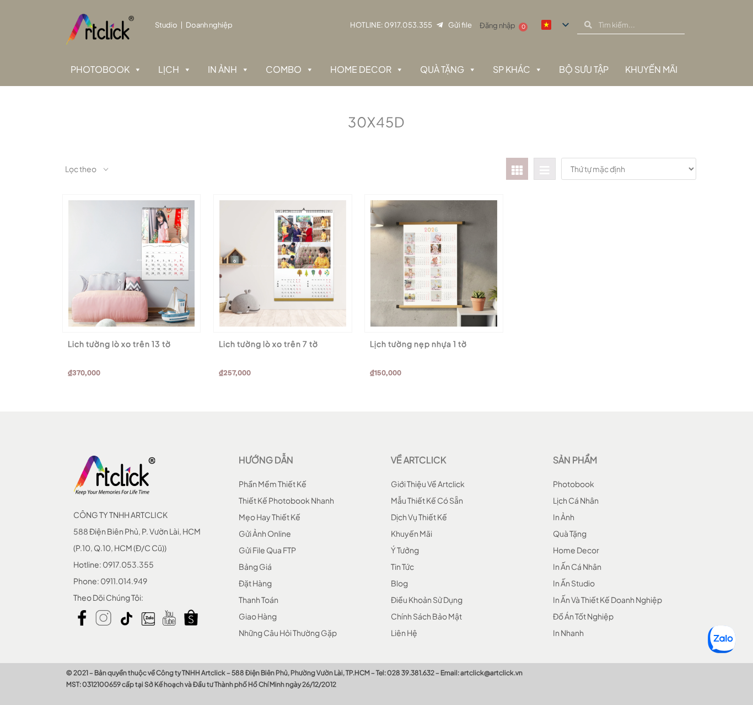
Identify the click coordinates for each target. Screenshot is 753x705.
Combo (284, 69)
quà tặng (570, 533)
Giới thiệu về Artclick (428, 484)
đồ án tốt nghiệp (583, 616)
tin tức (402, 567)
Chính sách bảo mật (426, 616)
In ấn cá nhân (577, 567)
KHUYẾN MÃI (651, 69)
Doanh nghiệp (209, 24)
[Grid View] (517, 169)
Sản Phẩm (575, 460)
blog (399, 583)
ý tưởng (405, 550)
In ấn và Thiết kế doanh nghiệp (607, 600)
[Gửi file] (439, 25)
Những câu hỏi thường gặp (288, 633)
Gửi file (460, 24)
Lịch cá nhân (576, 500)
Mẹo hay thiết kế (269, 517)
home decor (576, 550)
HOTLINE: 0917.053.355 (391, 24)
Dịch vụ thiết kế (419, 517)
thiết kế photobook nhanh (286, 500)
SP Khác (511, 69)
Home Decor (360, 69)
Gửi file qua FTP (267, 550)
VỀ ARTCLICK (418, 460)
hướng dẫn (266, 460)
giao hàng (258, 616)
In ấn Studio (574, 583)
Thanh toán (258, 600)
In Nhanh (568, 633)
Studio (166, 24)
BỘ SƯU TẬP (584, 69)
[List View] (545, 169)
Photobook (100, 69)
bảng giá (255, 567)
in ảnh (563, 517)
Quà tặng (442, 69)
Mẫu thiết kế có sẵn (427, 500)
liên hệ (404, 633)
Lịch (168, 69)
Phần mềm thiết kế (272, 484)
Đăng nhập (497, 25)
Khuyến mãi (411, 533)
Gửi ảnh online (265, 533)
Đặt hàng (255, 583)
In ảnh (222, 69)
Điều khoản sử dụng (426, 600)
